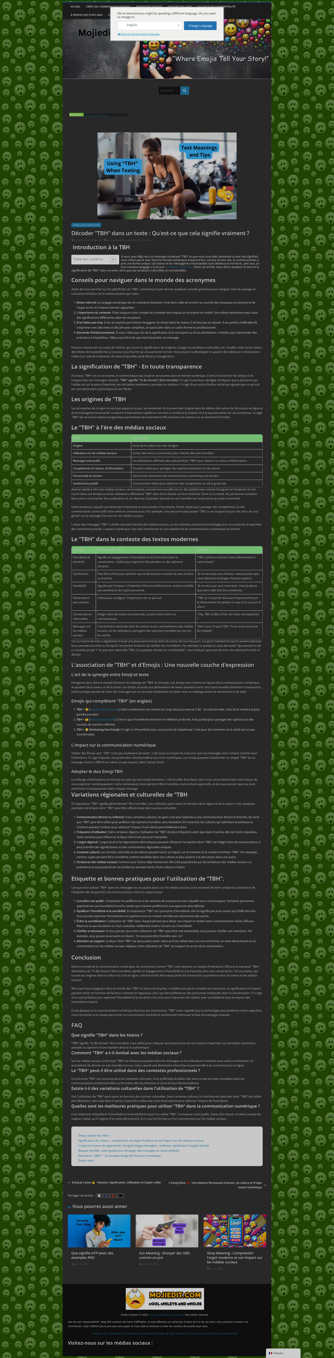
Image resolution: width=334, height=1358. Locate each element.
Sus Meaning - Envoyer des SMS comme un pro (164, 1255)
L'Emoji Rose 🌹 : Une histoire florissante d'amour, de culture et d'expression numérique (215, 1185)
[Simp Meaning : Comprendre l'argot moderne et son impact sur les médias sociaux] (235, 1216)
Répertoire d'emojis (149, 6)
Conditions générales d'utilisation (146, 1333)
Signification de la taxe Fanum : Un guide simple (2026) (104, 116)
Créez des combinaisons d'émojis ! (108, 6)
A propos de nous (199, 1333)
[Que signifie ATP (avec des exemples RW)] (99, 1216)
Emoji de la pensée (102, 719)
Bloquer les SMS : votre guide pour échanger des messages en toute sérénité (128, 1151)
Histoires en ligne (180, 6)
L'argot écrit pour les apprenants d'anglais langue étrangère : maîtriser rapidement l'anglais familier (143, 1146)
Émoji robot (86, 1160)
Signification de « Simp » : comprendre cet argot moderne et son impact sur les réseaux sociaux (141, 1140)
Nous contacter (177, 1333)
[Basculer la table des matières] (112, 260)
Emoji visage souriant (104, 709)
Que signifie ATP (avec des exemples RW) (92, 1255)
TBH (121, 240)
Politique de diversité (225, 1333)
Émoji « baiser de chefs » (94, 1135)
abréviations (112, 240)
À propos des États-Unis (86, 14)
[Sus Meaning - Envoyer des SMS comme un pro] (167, 1216)
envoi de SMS (130, 240)
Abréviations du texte (180, 267)
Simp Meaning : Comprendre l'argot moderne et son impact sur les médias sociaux (234, 1257)
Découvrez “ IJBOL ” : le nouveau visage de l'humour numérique (119, 1156)
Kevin (99, 240)
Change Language (200, 26)
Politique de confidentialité (216, 6)
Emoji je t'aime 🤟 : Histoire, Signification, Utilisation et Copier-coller (116, 1182)
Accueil (76, 6)
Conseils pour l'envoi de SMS (86, 225)
